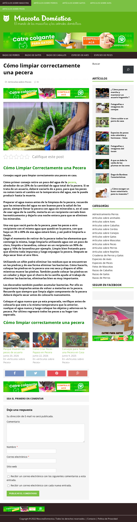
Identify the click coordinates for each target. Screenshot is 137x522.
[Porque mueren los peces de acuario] (16, 339)
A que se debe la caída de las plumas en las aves (120, 163)
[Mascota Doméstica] (68, 20)
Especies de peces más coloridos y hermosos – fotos (119, 135)
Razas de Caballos (56, 55)
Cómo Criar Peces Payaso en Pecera (42, 350)
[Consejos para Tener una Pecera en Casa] (75, 339)
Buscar (96, 63)
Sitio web (12, 466)
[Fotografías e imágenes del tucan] (102, 152)
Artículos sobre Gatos (73, 3)
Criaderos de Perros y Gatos (107, 255)
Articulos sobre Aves (100, 3)
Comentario (13, 421)
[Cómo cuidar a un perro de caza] (102, 125)
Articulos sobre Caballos (105, 225)
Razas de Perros (11, 55)
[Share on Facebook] (14, 373)
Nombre (12, 447)
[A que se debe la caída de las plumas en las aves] (102, 167)
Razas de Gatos (33, 55)
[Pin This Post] (56, 373)
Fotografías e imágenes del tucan (117, 149)
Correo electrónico (17, 456)
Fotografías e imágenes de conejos (117, 107)
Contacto (91, 518)
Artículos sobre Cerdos (105, 229)
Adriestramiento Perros (105, 214)
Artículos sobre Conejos (105, 233)
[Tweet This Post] (35, 373)
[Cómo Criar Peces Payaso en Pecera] (46, 339)
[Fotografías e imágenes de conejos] (102, 111)
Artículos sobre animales (106, 217)
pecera (72, 182)
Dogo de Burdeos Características (119, 176)
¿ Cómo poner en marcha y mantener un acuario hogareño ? (120, 93)
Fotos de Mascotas (102, 266)
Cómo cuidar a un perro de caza (119, 120)
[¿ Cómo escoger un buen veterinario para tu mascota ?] (102, 195)
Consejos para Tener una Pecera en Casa (73, 350)
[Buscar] (128, 69)
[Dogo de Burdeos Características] (102, 181)
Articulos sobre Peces (14, 9)
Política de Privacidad (107, 518)
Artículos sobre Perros (45, 3)
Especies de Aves (80, 55)
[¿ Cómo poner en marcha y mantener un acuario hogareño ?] (102, 96)
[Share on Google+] (77, 373)
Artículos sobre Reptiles (105, 251)
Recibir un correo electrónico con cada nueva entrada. (41, 485)
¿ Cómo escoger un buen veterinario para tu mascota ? (120, 191)
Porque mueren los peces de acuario (14, 350)
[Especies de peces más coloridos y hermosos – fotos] (102, 139)
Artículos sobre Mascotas (16, 3)
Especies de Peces (103, 55)
